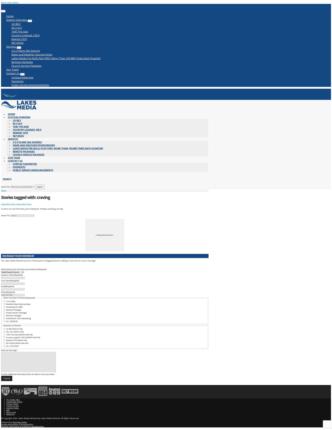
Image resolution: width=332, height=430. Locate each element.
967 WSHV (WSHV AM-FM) (17, 343)
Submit (6, 378)
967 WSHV (17, 43)
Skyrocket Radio (20, 422)
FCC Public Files (13, 399)
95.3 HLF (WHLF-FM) (15, 332)
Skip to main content (9, 2)
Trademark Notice (14, 401)
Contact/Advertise (22, 77)
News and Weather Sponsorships (31, 54)
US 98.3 (15, 24)
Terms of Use (12, 406)
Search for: (5, 187)
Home (10, 16)
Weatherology (37, 426)
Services (11, 46)
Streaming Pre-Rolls (14, 307)
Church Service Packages (26, 66)
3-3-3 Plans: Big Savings (25, 51)
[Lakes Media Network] (18, 98)
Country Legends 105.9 (25, 35)
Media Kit (10, 414)
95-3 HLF (16, 28)
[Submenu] (30, 21)
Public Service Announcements (30, 85)
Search (39, 187)
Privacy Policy (12, 404)
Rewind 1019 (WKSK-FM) (16, 340)
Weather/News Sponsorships (18, 304)
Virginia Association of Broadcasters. (17, 424)
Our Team (12, 69)
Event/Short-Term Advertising (18, 318)
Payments (17, 81)
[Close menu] (3, 11)
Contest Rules (12, 408)
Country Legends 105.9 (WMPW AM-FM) (23, 337)
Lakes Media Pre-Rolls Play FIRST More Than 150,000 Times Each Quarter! (56, 58)
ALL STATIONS (12, 346)
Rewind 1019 (19, 39)
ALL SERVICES (12, 321)
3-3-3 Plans (11, 301)
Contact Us (13, 73)
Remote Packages (22, 62)
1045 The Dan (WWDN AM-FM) (19, 334)
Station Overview (17, 20)
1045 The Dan (19, 31)
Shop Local (11, 412)
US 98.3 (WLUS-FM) (14, 329)
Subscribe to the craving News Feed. (16, 204)
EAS (8, 410)
